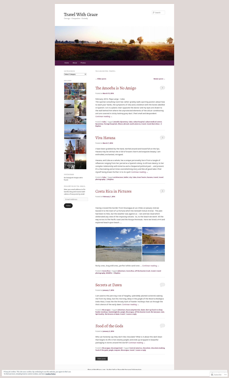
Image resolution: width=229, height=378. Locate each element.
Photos (83, 63)
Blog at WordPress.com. (97, 370)
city (130, 177)
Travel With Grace (81, 14)
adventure (121, 271)
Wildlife (109, 273)
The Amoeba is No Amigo (115, 88)
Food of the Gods (109, 326)
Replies (110, 179)
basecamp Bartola (133, 310)
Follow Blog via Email (74, 186)
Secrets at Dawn (108, 285)
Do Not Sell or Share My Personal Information (124, 370)
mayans (117, 350)
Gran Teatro (141, 177)
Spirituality (99, 314)
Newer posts (159, 79)
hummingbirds (114, 312)
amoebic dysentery (120, 122)
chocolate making (158, 348)
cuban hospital (139, 122)
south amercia (135, 124)
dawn (143, 310)
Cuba (104, 122)
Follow (68, 206)
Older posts (100, 79)
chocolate (146, 348)
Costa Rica (106, 271)
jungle (122, 312)
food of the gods (101, 350)
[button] (118, 244)
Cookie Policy (50, 374)
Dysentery (99, 124)
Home (67, 63)
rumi (162, 312)
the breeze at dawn (112, 314)
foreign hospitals (110, 124)
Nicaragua (106, 310)
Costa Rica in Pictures (113, 191)
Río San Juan (155, 312)
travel (143, 124)
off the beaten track (142, 271)
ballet (126, 177)
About (75, 63)
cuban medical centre (153, 122)
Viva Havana (105, 138)
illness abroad (123, 124)
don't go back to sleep (154, 310)
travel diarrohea (153, 124)
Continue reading (103, 116)
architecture (118, 177)
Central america (136, 348)
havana (150, 177)
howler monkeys (101, 312)
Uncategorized (116, 348)
